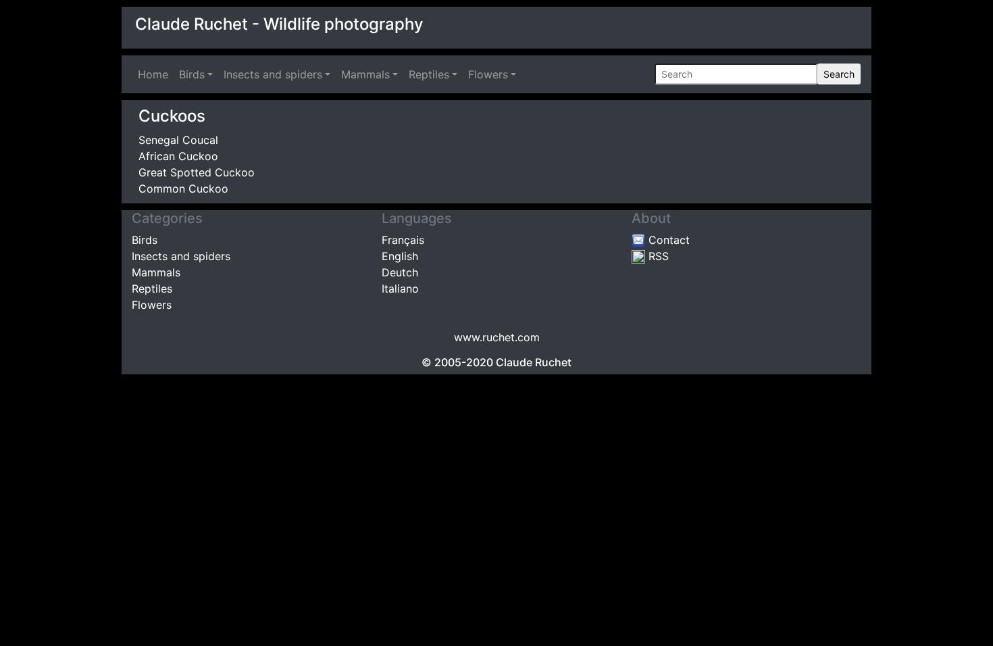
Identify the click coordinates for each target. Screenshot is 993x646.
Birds (192, 74)
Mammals (365, 74)
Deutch (400, 272)
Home (156, 74)
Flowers (488, 74)
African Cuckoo (178, 156)
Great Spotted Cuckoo (196, 172)
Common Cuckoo (183, 188)
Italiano (400, 288)
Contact (667, 240)
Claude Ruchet (533, 362)
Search (839, 74)
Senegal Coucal (178, 140)
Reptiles (429, 74)
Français (403, 240)
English (400, 256)
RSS (657, 256)
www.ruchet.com (497, 337)
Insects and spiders (273, 74)
